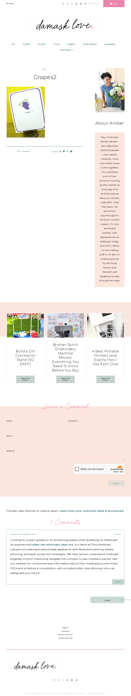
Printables (90, 44)
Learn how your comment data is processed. (92, 510)
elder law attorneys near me (52, 544)
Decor (42, 44)
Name (9, 421)
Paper (26, 44)
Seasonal (66, 50)
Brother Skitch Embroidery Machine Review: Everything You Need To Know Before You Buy (65, 357)
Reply (118, 582)
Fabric (72, 44)
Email (9, 436)
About (65, 628)
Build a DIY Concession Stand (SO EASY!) (25, 357)
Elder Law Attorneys (20, 534)
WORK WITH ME (65, 638)
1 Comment (25, 151)
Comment (73, 421)
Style (56, 44)
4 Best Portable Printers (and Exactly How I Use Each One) (105, 357)
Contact (65, 631)
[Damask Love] (35, 671)
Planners (110, 44)
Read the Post (25, 379)
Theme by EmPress (97, 693)
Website (10, 451)
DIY (14, 44)
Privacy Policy (65, 635)
